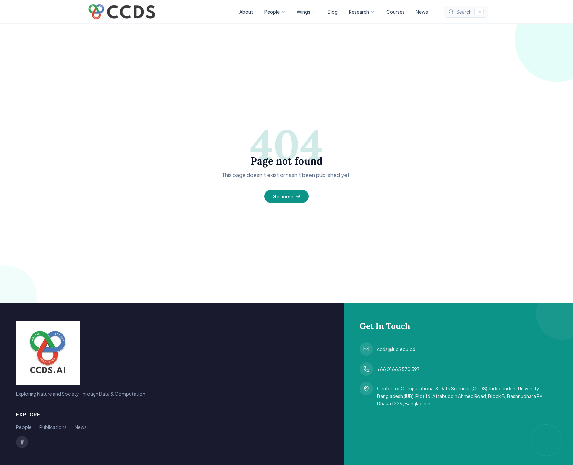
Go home (282, 196)
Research (359, 12)
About (246, 12)
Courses (395, 12)
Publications (53, 427)
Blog (333, 12)
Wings (303, 12)
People (272, 12)
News (422, 12)
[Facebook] (22, 442)
